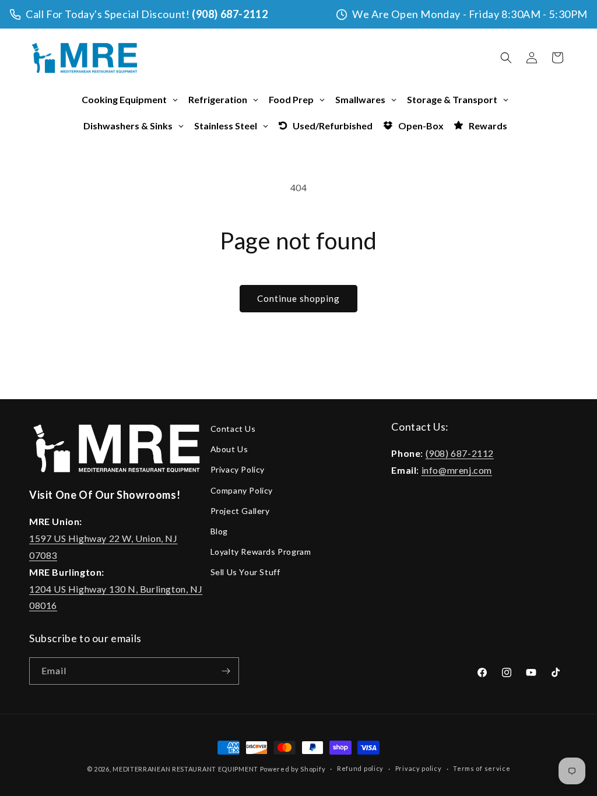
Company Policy (241, 490)
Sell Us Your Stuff (245, 572)
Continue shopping (298, 298)
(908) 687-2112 (230, 14)
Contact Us (233, 429)
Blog (219, 531)
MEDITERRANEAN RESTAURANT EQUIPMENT (185, 769)
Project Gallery (240, 511)
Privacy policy (418, 768)
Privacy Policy (237, 469)
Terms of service (481, 768)
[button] (506, 58)
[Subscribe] (225, 671)
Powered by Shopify (293, 769)
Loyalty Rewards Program (260, 552)
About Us (229, 449)
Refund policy (360, 768)
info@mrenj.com (457, 470)
